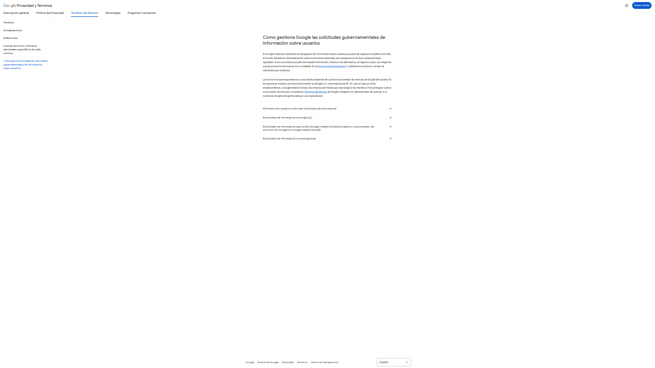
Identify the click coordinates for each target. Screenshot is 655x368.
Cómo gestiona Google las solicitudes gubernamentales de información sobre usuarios (25, 64)
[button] (626, 5)
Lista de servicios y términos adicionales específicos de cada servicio (22, 49)
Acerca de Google (268, 362)
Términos (8, 22)
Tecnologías (113, 12)
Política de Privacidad (50, 12)
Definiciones (10, 38)
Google (250, 362)
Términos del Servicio (84, 12)
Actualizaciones (12, 30)
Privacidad (288, 362)
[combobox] (394, 362)
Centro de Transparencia (324, 362)
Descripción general (16, 12)
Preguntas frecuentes (142, 12)
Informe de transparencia (331, 66)
